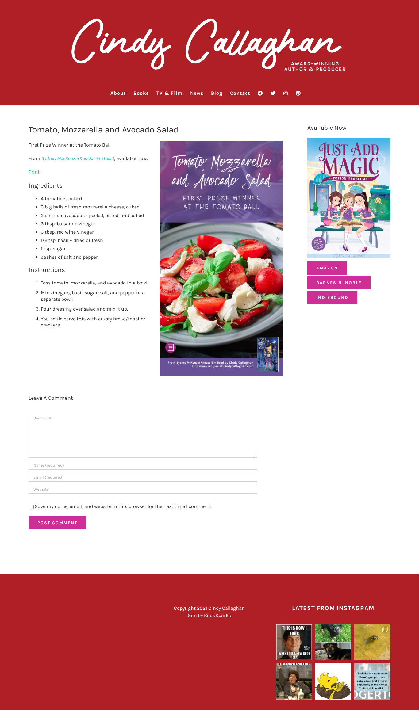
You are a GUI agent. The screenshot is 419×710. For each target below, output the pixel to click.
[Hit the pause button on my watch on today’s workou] (372, 642)
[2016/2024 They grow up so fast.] (333, 642)
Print (34, 172)
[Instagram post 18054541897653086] (372, 681)
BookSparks (217, 615)
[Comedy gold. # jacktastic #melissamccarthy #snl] (294, 681)
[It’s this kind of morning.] (333, 681)
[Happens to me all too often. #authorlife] (294, 642)
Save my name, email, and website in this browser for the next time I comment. (123, 506)
